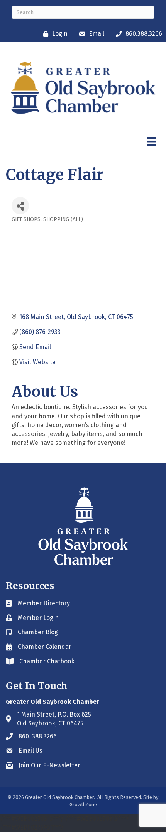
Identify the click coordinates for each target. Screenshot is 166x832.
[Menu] (151, 141)
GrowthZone (83, 804)
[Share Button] (20, 205)
